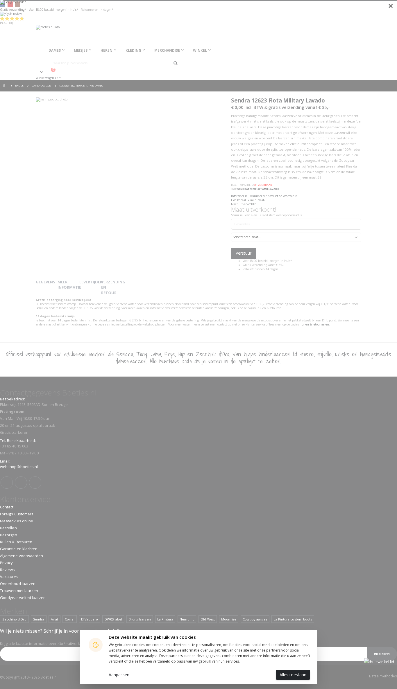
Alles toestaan (293, 674)
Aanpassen (119, 674)
